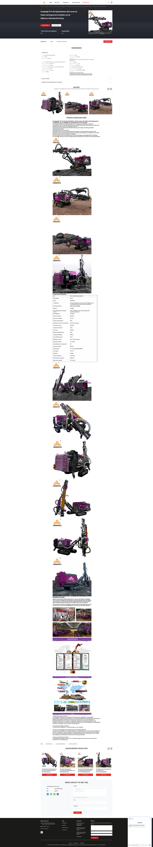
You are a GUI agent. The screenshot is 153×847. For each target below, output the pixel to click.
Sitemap (70, 843)
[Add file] (129, 845)
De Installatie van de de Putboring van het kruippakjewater (80, 824)
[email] (48, 794)
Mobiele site (76, 843)
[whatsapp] (51, 794)
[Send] (150, 845)
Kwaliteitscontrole (65, 827)
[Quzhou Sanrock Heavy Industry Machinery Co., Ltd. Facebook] (42, 832)
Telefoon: (76, 806)
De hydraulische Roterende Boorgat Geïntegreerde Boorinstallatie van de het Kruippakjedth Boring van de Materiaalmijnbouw (67, 771)
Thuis (42, 6)
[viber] (58, 794)
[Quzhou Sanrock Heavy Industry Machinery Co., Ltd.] (44, 2)
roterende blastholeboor (60, 743)
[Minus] (150, 819)
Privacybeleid (82, 843)
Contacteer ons (64, 829)
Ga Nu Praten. (45, 25)
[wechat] (54, 794)
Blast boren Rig (49, 743)
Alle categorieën (79, 836)
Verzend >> (95, 837)
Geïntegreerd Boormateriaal (54, 6)
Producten (46, 6)
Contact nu (77, 812)
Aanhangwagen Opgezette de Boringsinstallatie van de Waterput (81, 833)
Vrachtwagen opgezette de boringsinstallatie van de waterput (80, 828)
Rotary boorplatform (73, 743)
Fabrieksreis (64, 825)
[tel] (61, 794)
